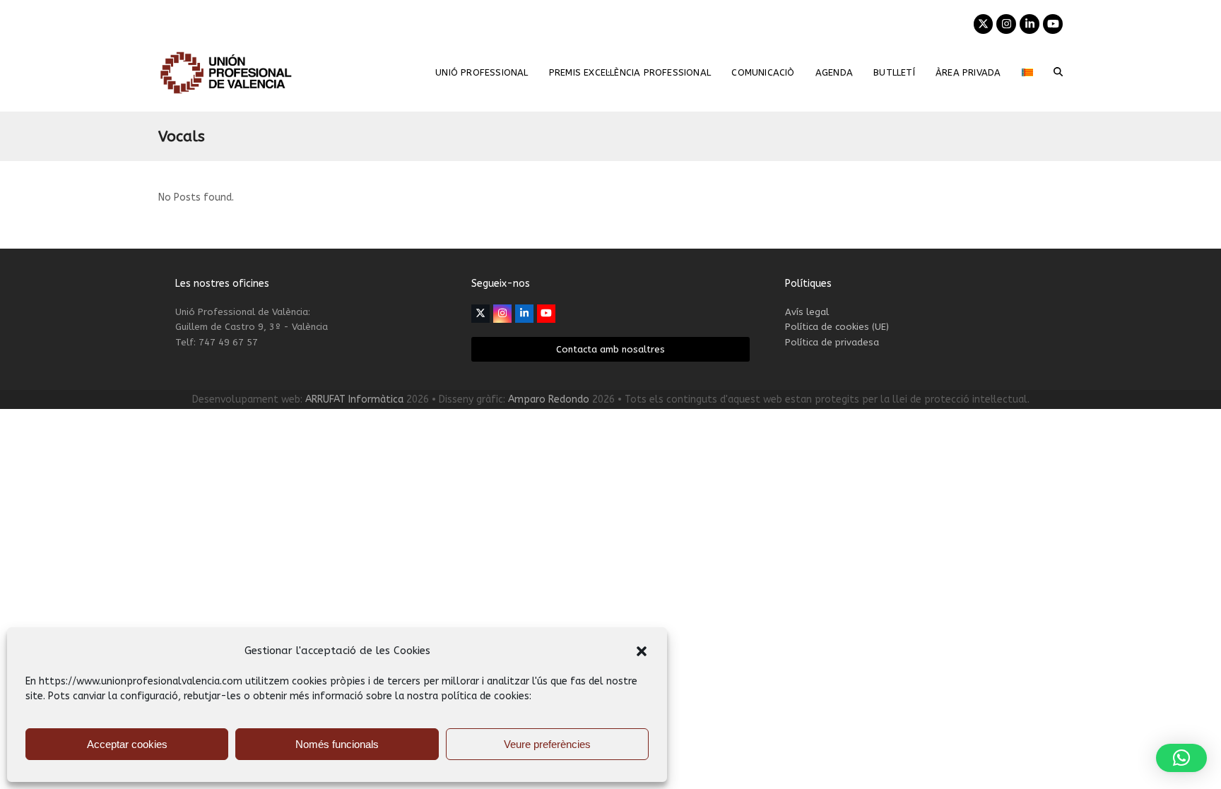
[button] (642, 651)
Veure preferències (547, 744)
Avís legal (807, 312)
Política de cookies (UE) (837, 326)
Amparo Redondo (548, 399)
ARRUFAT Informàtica (354, 399)
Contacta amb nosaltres (610, 349)
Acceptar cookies (127, 744)
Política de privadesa (832, 342)
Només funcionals (337, 744)
